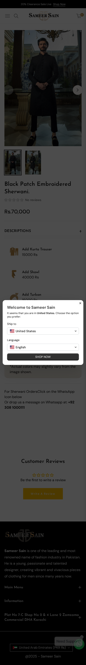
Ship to (11, 324)
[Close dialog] (80, 303)
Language (13, 340)
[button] (43, 331)
